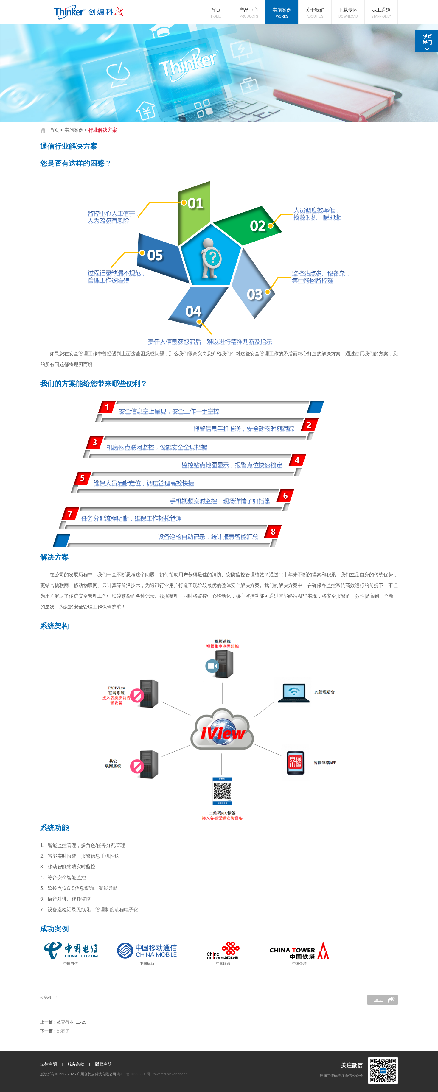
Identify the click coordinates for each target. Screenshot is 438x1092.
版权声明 (103, 1064)
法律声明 (48, 1064)
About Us (314, 12)
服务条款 (76, 1064)
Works (281, 12)
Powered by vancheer (169, 1074)
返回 (378, 999)
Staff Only (381, 12)
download (348, 12)
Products (248, 12)
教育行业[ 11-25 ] (73, 1022)
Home (216, 12)
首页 (54, 130)
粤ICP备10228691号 (133, 1074)
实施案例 (74, 130)
